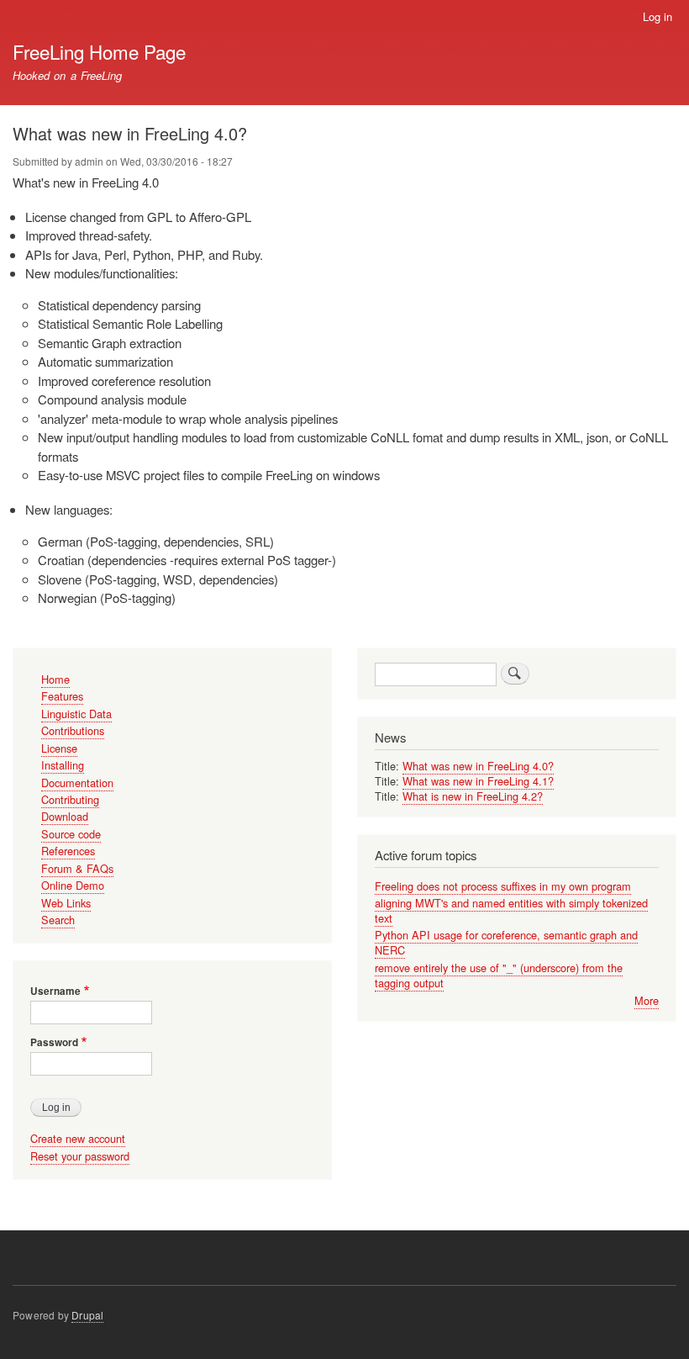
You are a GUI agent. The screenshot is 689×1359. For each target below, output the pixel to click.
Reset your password (79, 1156)
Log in (657, 16)
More (646, 1000)
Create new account (77, 1138)
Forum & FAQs (77, 868)
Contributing (70, 799)
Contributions (72, 730)
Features (62, 696)
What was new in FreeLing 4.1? (478, 781)
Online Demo (72, 885)
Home (55, 679)
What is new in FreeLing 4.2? (472, 796)
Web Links (66, 903)
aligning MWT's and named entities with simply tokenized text (511, 910)
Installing (62, 765)
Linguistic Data (76, 714)
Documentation (77, 783)
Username (55, 991)
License (59, 748)
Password (54, 1043)
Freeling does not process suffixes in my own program (503, 886)
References (68, 851)
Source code (71, 834)
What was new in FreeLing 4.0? (478, 766)
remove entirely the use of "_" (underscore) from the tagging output (499, 975)
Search (58, 920)
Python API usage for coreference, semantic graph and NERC (506, 942)
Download (64, 816)
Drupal (87, 1315)
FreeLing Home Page (99, 51)
